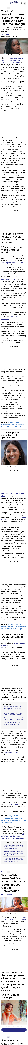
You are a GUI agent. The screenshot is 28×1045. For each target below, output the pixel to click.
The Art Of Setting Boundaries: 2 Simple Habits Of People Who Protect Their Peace (13, 424)
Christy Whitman (6, 34)
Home (3, 8)
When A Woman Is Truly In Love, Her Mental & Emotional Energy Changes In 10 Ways (14, 853)
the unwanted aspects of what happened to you (13, 645)
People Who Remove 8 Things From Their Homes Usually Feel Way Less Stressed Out (13, 859)
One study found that (9, 279)
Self (8, 8)
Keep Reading (14, 1030)
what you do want (11, 804)
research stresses (11, 753)
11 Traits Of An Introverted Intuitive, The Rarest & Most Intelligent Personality (12, 724)
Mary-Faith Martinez (7, 894)
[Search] (21, 3)
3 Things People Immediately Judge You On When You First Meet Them (13, 708)
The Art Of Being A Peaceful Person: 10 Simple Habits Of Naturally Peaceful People (13, 626)
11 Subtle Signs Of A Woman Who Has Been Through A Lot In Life (14, 718)
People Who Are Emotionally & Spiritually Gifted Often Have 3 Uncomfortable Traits (13, 846)
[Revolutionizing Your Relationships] (14, 2)
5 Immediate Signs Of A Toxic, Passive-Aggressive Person (13, 714)
